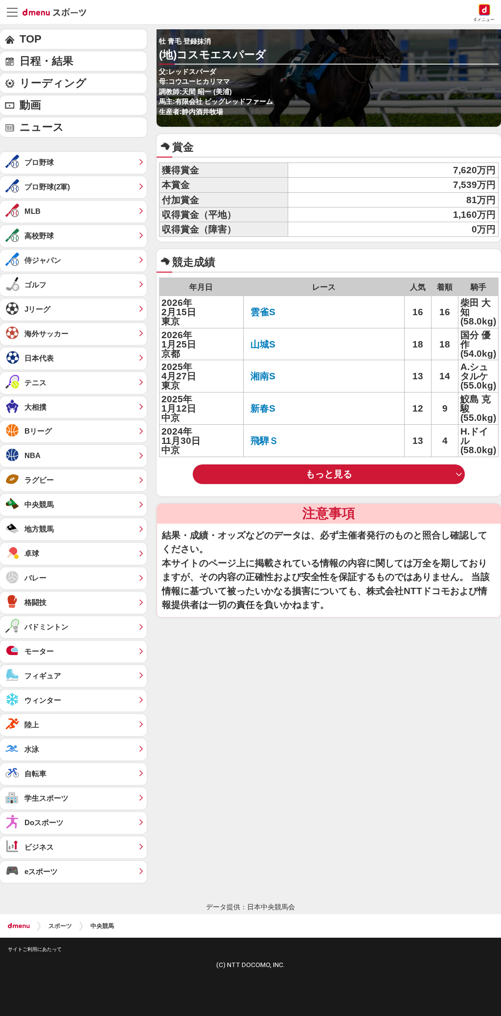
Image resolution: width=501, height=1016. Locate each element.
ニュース (42, 127)
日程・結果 (46, 61)
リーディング (53, 83)
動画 (30, 105)
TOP (31, 39)
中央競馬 (102, 926)
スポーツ (60, 926)
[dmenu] (19, 926)
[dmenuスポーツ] (58, 12)
